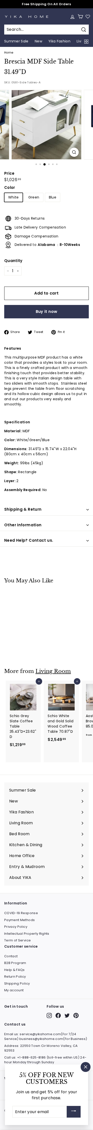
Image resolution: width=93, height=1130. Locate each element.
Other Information (22, 525)
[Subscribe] (74, 1112)
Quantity (13, 260)
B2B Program (15, 963)
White (13, 197)
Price (9, 173)
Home (8, 53)
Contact (11, 956)
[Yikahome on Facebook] (58, 1015)
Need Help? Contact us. (28, 540)
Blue (52, 197)
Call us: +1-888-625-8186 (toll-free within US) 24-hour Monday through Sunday (45, 1060)
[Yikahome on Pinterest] (76, 1015)
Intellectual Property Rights (26, 933)
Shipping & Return (22, 509)
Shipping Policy (17, 983)
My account (14, 990)
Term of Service (17, 940)
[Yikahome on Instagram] (49, 1015)
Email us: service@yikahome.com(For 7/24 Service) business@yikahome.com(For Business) (45, 1036)
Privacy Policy (15, 926)
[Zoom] (74, 152)
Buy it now (47, 311)
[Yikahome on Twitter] (67, 1015)
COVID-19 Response (21, 913)
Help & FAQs (14, 969)
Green (33, 197)
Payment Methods (19, 920)
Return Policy (15, 976)
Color (9, 187)
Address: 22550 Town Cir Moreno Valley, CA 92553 (41, 1048)
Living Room (53, 671)
